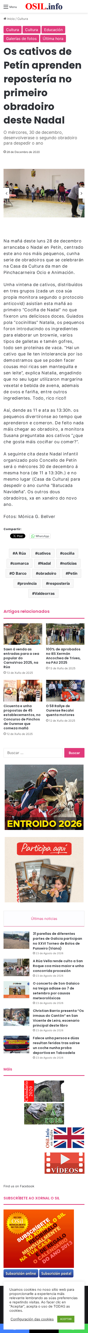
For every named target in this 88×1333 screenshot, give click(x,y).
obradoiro (47, 573)
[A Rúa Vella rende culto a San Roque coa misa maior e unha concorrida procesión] (16, 967)
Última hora (53, 38)
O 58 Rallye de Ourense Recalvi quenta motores (60, 710)
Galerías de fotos (21, 38)
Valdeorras (44, 593)
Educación (53, 29)
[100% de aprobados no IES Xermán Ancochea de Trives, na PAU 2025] (65, 634)
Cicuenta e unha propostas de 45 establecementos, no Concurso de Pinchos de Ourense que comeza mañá (22, 717)
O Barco (19, 573)
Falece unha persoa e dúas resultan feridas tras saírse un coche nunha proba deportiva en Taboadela (56, 1045)
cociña (68, 553)
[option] (44, 193)
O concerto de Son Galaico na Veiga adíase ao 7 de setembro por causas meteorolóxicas (56, 990)
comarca (21, 563)
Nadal (45, 563)
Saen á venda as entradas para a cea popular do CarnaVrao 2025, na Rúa (21, 658)
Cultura (22, 19)
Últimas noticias (44, 918)
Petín (72, 573)
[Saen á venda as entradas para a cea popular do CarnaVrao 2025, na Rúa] (23, 634)
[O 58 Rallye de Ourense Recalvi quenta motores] (65, 691)
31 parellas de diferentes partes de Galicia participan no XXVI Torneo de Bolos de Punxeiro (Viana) (57, 941)
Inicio (10, 19)
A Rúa (20, 553)
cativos (44, 553)
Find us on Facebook (19, 1186)
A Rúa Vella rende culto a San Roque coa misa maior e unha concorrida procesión (58, 966)
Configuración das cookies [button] (32, 1319)
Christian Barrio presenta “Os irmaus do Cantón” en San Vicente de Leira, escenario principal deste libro (58, 1018)
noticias (69, 563)
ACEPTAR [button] (66, 1319)
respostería (59, 583)
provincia (28, 583)
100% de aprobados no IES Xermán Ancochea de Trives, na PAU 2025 (63, 656)
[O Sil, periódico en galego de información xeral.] (44, 6)
